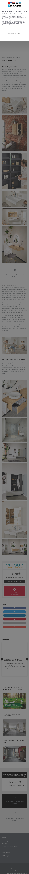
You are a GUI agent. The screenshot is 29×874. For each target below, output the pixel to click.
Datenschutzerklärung (10, 23)
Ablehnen (6, 28)
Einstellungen (14, 28)
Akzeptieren (23, 28)
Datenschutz (11, 33)
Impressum (17, 33)
